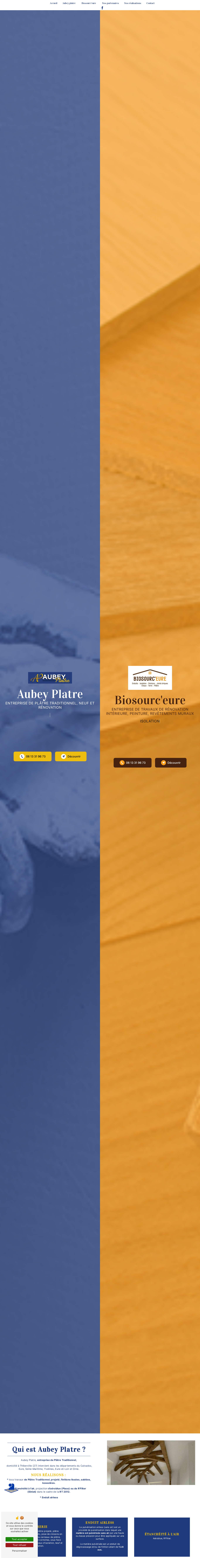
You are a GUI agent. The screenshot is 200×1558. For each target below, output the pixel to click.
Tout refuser (19, 1545)
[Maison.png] (150, 716)
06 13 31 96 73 (36, 756)
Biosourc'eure (89, 3)
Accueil (53, 3)
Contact (150, 3)
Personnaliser (19, 1550)
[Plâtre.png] (50, 716)
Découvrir (74, 756)
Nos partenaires (110, 3)
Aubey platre (69, 3)
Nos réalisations (132, 3)
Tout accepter (19, 1539)
